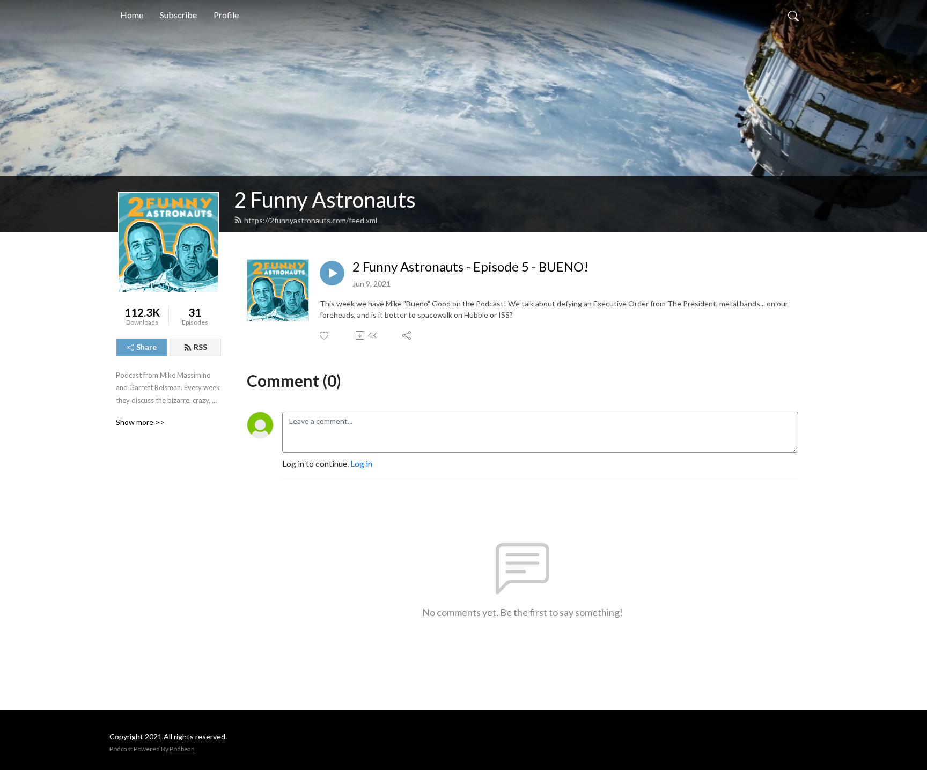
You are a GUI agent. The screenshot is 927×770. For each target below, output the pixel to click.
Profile (226, 15)
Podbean (182, 749)
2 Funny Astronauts (325, 199)
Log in (361, 463)
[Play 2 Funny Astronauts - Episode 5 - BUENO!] (332, 273)
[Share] (407, 335)
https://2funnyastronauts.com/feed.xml (310, 220)
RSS (200, 346)
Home (131, 15)
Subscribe (178, 15)
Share (146, 346)
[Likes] (325, 335)
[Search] (793, 15)
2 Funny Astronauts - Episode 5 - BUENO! (470, 266)
